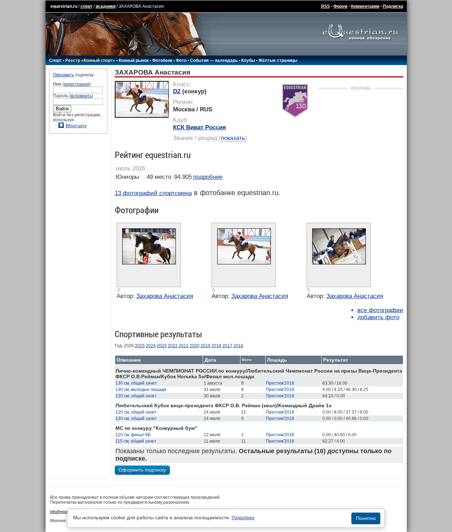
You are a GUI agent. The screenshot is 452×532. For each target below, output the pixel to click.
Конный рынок (134, 60)
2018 (216, 345)
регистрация (76, 84)
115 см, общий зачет (135, 441)
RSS (325, 6)
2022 (173, 345)
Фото (181, 60)
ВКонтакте (76, 125)
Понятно (366, 518)
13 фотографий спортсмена (153, 193)
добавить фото (378, 317)
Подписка (393, 6)
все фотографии (380, 310)
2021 (184, 345)
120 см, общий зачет (136, 395)
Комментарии (365, 6)
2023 (162, 345)
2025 (140, 345)
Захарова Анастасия (164, 296)
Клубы (248, 60)
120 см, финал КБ (133, 434)
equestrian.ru (63, 6)
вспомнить (81, 95)
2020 (195, 345)
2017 (227, 345)
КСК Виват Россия (199, 127)
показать (233, 138)
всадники (105, 6)
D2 (176, 91)
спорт (87, 6)
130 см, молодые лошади (140, 389)
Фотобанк (162, 60)
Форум (340, 6)
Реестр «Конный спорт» (90, 60)
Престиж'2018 (280, 383)
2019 (205, 345)
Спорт (55, 60)
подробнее (207, 177)
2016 (238, 345)
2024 (151, 345)
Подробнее (243, 517)
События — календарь (214, 60)
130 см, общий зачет (136, 383)
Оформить (63, 74)
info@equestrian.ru (66, 511)
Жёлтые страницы (277, 60)
